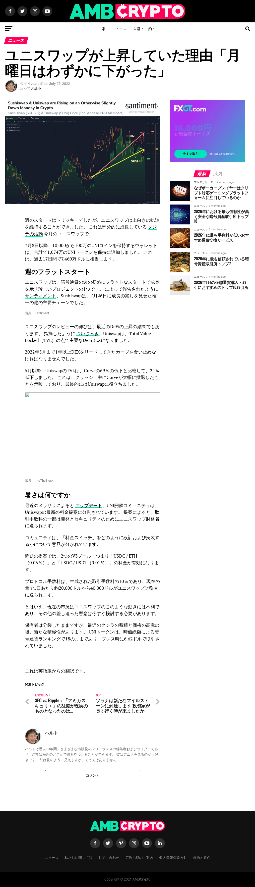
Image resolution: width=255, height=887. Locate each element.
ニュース (119, 28)
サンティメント (40, 296)
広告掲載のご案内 (139, 857)
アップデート (88, 505)
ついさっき (87, 333)
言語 (136, 28)
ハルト (36, 88)
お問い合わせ (108, 857)
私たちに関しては (78, 857)
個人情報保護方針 (173, 857)
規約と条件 (201, 857)
